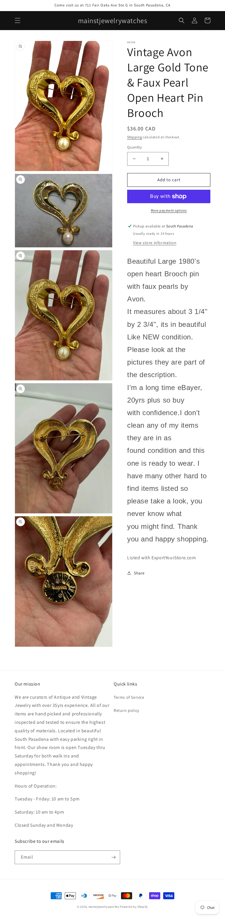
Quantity (134, 147)
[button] (17, 20)
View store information (154, 242)
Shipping (134, 137)
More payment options (169, 210)
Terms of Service (129, 697)
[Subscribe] (113, 857)
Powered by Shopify (134, 907)
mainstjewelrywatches (103, 907)
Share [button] (139, 573)
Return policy (126, 710)
